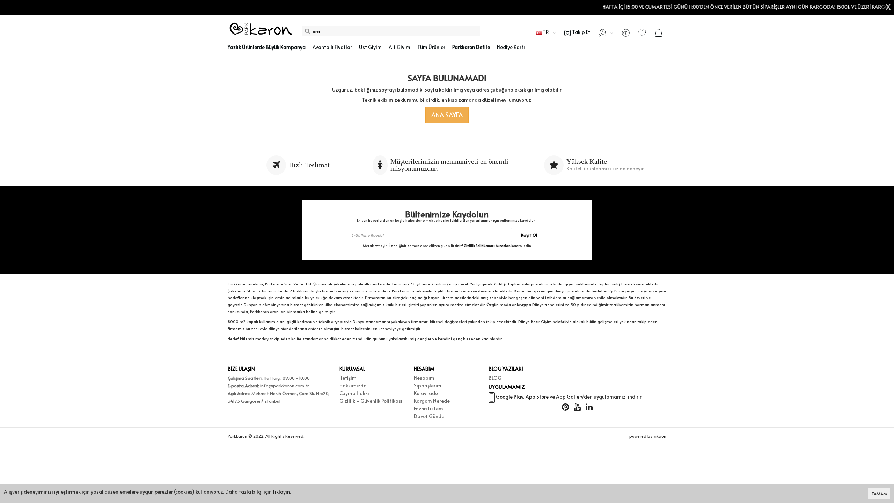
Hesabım (424, 377)
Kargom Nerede (432, 401)
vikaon (659, 436)
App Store (537, 396)
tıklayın (281, 491)
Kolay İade (426, 393)
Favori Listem (428, 408)
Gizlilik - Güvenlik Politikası (370, 401)
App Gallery (569, 396)
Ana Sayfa (447, 114)
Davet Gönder (430, 416)
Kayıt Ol (529, 235)
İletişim (348, 377)
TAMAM (879, 493)
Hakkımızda (353, 385)
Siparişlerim (427, 385)
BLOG (495, 377)
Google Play (509, 396)
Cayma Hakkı (354, 393)
